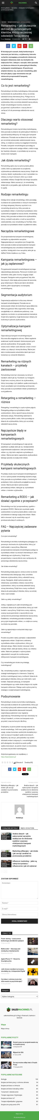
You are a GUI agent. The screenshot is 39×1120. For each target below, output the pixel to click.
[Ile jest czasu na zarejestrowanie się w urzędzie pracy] (6, 1045)
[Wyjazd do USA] (6, 1054)
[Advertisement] (19, 32)
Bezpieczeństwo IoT (8, 1098)
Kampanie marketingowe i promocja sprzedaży (6, 837)
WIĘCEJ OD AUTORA (27, 828)
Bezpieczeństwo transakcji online (12, 1089)
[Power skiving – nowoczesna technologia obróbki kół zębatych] (33, 941)
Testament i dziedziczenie (9, 1092)
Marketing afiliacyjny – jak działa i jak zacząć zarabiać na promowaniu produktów (9, 788)
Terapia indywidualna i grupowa (11, 1101)
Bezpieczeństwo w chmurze (10, 1086)
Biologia (4, 1079)
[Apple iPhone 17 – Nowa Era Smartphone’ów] (33, 961)
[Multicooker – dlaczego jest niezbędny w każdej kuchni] (33, 951)
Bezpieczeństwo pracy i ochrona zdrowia (15, 1082)
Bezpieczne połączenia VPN (10, 1105)
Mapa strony (5, 1028)
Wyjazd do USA (18, 1052)
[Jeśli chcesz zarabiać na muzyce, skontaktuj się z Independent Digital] (33, 971)
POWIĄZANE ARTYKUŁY (10, 828)
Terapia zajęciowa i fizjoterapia (11, 1095)
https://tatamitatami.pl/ (8, 757)
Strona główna (5, 8)
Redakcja (19, 818)
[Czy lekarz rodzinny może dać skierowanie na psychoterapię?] (33, 981)
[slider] (7, 762)
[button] (36, 3)
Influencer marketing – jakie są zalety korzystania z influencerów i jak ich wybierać (24, 863)
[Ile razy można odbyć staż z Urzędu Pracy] (6, 1065)
